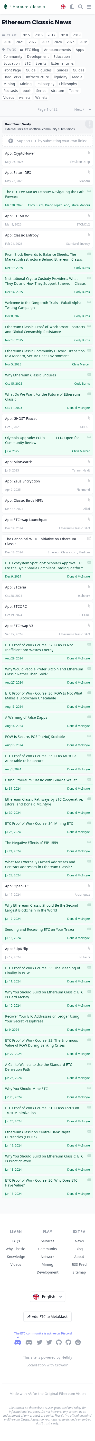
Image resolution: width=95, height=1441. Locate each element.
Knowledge (16, 1256)
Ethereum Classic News (36, 22)
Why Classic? (16, 1248)
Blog (79, 1248)
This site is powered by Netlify (47, 1357)
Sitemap (79, 1272)
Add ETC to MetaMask (49, 1316)
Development (47, 1272)
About (79, 1256)
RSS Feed (79, 1264)
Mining (47, 1264)
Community (47, 1248)
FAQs (16, 1241)
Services (47, 1241)
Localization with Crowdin (47, 1365)
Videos (15, 1264)
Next (78, 109)
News (79, 1241)
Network (47, 1256)
